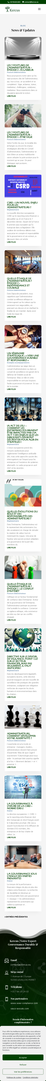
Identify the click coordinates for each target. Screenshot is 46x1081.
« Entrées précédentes (16, 917)
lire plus (11, 96)
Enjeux (10, 811)
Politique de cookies (14, 1077)
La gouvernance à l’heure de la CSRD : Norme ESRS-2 (20, 806)
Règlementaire (13, 210)
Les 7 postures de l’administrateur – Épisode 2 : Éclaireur (20, 68)
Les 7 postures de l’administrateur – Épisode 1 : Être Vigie (19, 135)
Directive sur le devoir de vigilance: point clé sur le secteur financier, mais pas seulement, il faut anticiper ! (22, 662)
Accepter (23, 1057)
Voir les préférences (23, 1071)
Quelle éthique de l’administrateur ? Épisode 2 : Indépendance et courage (19, 283)
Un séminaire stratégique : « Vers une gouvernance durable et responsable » (23, 357)
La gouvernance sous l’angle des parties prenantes (22, 876)
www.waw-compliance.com (24, 1003)
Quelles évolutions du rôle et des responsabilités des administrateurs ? (22, 515)
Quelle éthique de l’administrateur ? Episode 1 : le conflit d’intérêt (20, 588)
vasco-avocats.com (20, 1009)
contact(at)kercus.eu (21, 965)
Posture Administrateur (16, 72)
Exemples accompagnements (18, 363)
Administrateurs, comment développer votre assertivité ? (21, 736)
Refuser (23, 1064)
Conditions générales (30, 1077)
